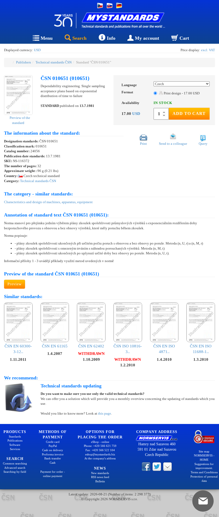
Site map (204, 451)
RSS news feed (100, 477)
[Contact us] (167, 466)
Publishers (23, 62)
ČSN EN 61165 (55, 346)
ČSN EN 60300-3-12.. (18, 349)
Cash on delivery (52, 450)
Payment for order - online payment (52, 474)
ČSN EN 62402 (91, 346)
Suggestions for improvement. (204, 466)
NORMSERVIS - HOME (204, 457)
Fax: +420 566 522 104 (100, 450)
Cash (53, 462)
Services (15, 449)
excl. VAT (208, 50)
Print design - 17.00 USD (181, 93)
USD (37, 50)
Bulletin (100, 481)
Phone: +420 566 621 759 (100, 445)
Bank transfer (52, 458)
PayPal (53, 445)
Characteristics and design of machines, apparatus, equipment (48, 202)
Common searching (15, 463)
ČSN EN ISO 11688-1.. (201, 349)
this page (104, 413)
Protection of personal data (204, 478)
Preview (14, 284)
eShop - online (100, 441)
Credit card (53, 441)
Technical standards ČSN (54, 62)
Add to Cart (189, 113)
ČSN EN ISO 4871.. (164, 349)
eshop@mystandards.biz (100, 454)
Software (14, 444)
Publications (14, 440)
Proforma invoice (53, 454)
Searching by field (14, 471)
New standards (100, 473)
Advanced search (14, 467)
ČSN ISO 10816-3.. (128, 349)
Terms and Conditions (204, 472)
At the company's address (100, 458)
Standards (15, 436)
